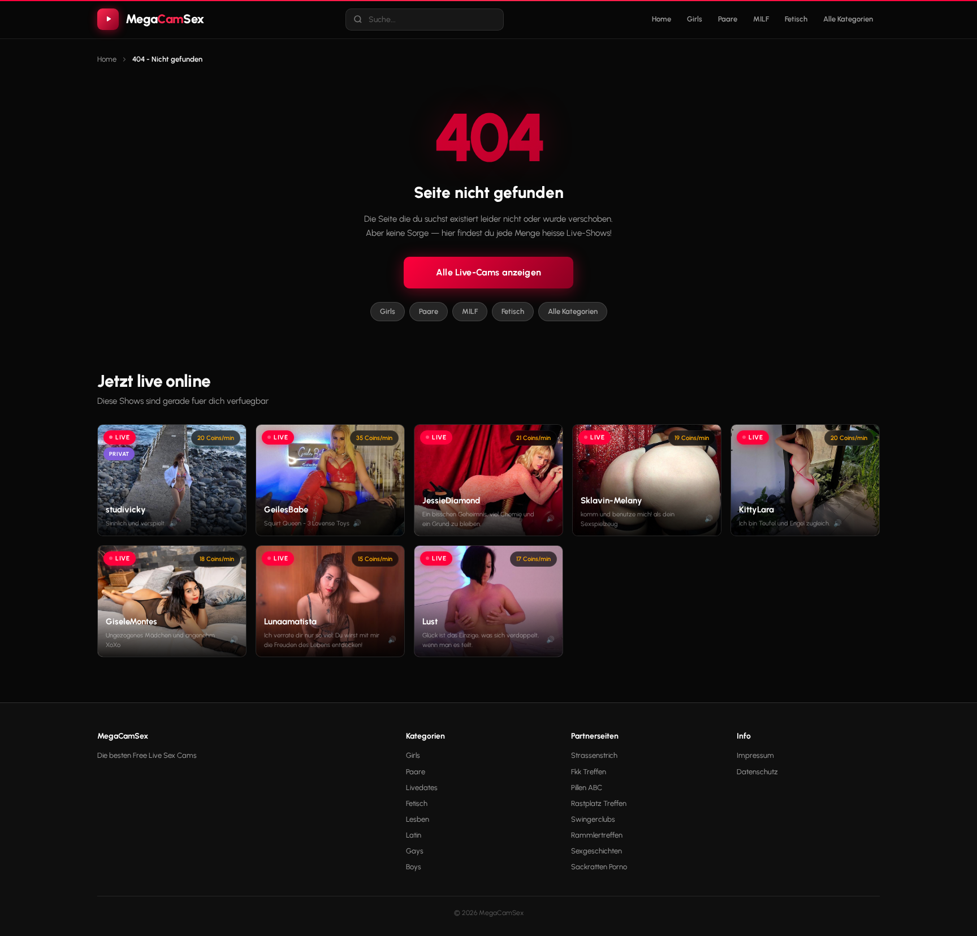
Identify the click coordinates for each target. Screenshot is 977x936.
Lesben (417, 819)
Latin (413, 835)
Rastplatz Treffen (598, 803)
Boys (413, 866)
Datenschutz (757, 771)
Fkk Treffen (588, 771)
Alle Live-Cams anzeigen (488, 272)
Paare (727, 19)
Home (661, 19)
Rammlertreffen (596, 835)
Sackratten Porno (599, 866)
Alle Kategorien (848, 19)
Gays (414, 851)
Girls (694, 19)
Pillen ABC (586, 787)
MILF (761, 19)
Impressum (755, 755)
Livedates (422, 787)
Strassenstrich (594, 755)
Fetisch (796, 19)
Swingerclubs (593, 819)
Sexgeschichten (596, 851)
